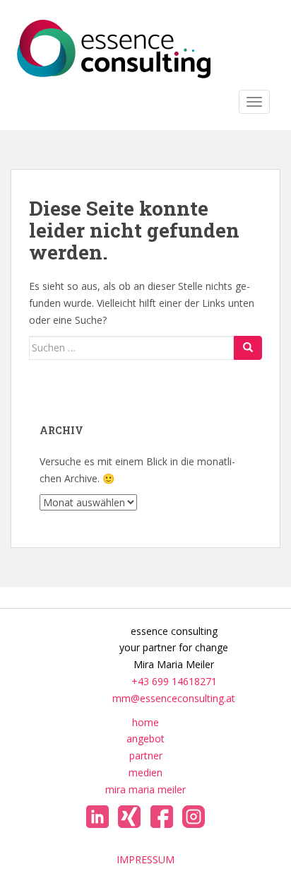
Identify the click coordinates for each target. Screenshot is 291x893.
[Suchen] (248, 348)
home (145, 722)
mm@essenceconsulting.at (173, 698)
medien (145, 772)
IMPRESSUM (145, 859)
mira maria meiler (145, 789)
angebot (145, 738)
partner (145, 755)
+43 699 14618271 (174, 681)
